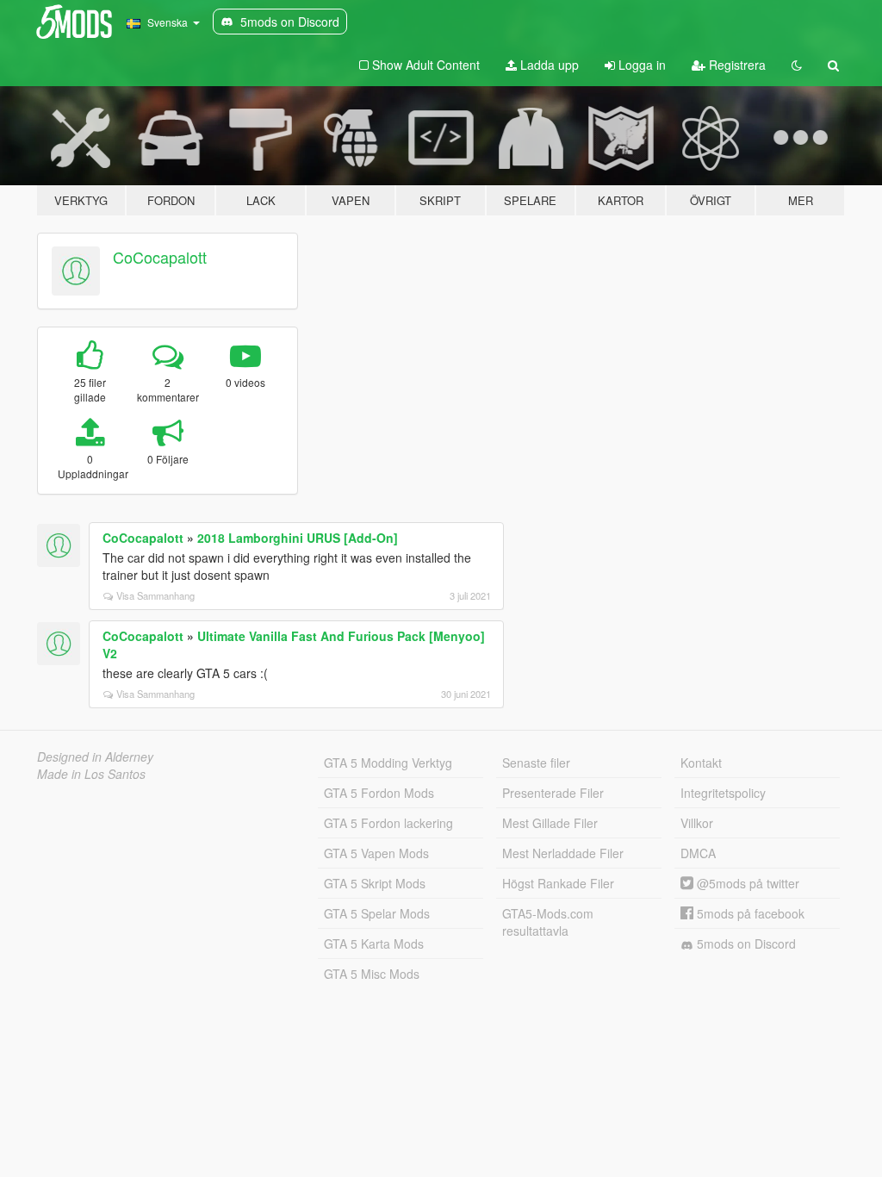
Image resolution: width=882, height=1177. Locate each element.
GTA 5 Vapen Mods (376, 853)
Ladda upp (548, 64)
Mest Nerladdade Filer (563, 853)
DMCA (698, 853)
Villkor (696, 822)
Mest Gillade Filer (550, 822)
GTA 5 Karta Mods (374, 943)
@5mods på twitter (746, 883)
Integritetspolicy (723, 792)
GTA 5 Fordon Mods (379, 792)
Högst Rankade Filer (558, 883)
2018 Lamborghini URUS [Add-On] (297, 537)
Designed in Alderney (95, 756)
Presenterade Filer (553, 792)
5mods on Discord (744, 943)
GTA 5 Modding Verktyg (388, 762)
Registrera (735, 64)
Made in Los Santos (91, 773)
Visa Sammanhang (155, 595)
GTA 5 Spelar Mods (377, 913)
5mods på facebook (748, 913)
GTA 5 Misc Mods (371, 973)
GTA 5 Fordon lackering (388, 822)
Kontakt (701, 762)
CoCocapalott (160, 257)
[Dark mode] (797, 64)
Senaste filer (536, 762)
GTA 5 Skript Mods (374, 883)
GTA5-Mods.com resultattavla (547, 922)
